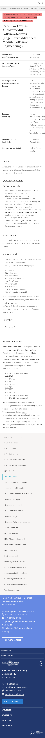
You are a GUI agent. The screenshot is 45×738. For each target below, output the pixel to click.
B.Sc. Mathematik (11, 454)
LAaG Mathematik (11, 556)
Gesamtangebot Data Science (15, 573)
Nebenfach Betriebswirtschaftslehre (18, 494)
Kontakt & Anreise (12, 640)
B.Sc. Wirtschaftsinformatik (14, 460)
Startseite (4, 8)
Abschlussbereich (11, 528)
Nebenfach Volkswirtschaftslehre (17, 522)
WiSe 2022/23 (10, 392)
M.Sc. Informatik (11, 477)
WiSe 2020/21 (10, 384)
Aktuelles (6, 710)
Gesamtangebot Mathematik (15, 584)
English (40, 3)
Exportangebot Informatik (14, 562)
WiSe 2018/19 (10, 379)
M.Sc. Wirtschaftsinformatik (14, 539)
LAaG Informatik (10, 550)
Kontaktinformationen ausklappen (41, 663)
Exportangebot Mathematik (15, 567)
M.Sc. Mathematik (11, 533)
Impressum (6, 651)
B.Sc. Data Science (11, 443)
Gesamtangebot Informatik (14, 579)
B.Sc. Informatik (10, 448)
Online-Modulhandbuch (13, 437)
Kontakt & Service (12, 702)
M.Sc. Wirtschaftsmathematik (15, 545)
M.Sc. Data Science (11, 471)
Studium (34, 8)
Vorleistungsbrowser (12, 590)
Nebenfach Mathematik (13, 511)
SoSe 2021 (9, 387)
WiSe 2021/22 (10, 390)
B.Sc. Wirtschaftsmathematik (15, 465)
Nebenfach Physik (11, 516)
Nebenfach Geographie (13, 505)
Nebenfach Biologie (12, 499)
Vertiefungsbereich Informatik (16, 482)
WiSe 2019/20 (10, 381)
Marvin (24, 412)
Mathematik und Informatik (19, 8)
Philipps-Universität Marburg (10, 663)
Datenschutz (7, 656)
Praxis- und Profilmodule (14, 488)
